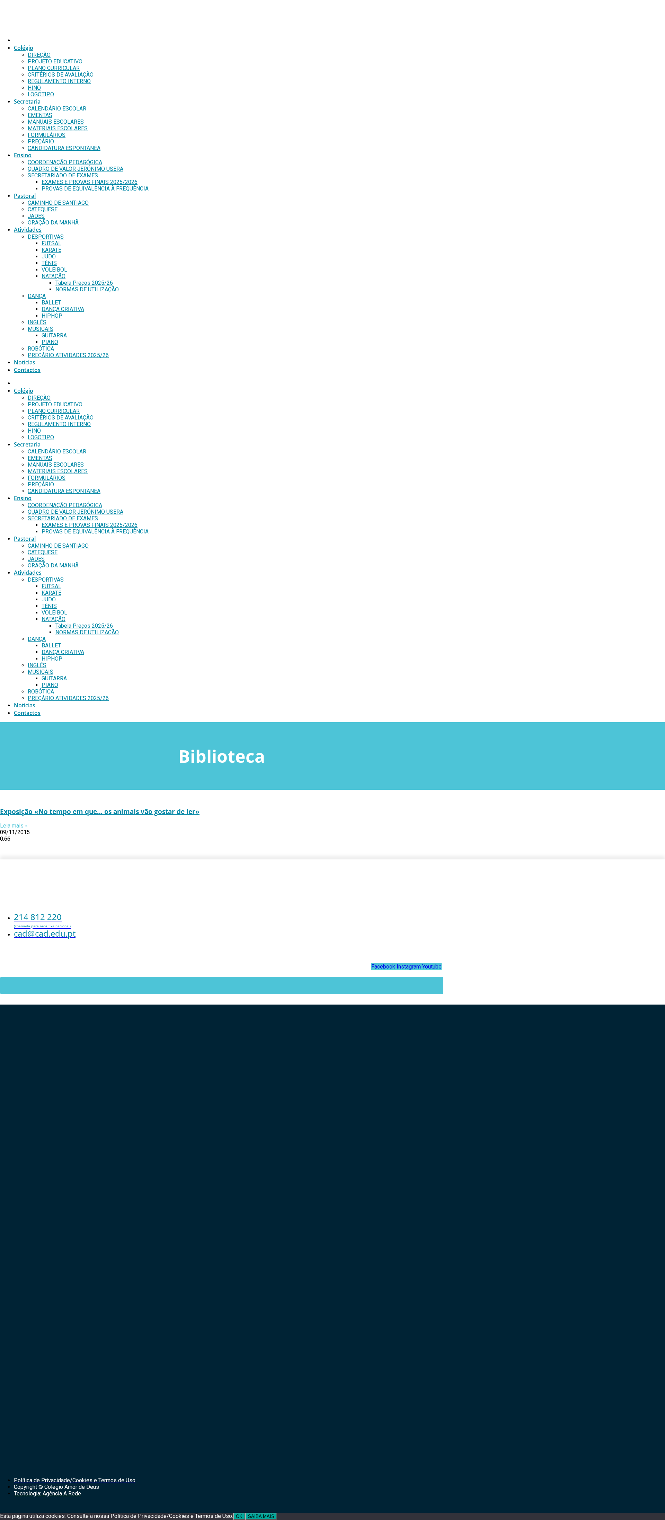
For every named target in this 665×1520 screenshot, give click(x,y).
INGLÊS (37, 322)
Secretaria (27, 101)
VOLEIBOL (54, 269)
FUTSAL (51, 243)
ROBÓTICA (41, 348)
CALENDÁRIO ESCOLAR (57, 108)
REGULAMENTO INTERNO (59, 81)
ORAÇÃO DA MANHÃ (53, 222)
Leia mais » (14, 825)
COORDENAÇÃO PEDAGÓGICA (65, 162)
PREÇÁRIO (41, 141)
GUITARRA (54, 335)
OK (239, 1516)
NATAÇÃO (53, 276)
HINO (34, 88)
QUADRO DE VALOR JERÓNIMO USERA (75, 169)
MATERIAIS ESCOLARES (58, 128)
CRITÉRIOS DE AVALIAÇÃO (61, 74)
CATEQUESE (42, 209)
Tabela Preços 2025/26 (84, 283)
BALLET (51, 302)
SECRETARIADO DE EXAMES (63, 175)
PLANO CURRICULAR (54, 68)
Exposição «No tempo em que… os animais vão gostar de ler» (100, 811)
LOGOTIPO (41, 94)
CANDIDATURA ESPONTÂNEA (64, 148)
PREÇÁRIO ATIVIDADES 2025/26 (68, 355)
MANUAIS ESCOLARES (56, 121)
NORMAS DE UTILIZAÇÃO (87, 289)
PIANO (50, 342)
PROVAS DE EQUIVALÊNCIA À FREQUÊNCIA (95, 188)
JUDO (49, 256)
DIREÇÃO (39, 55)
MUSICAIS (40, 329)
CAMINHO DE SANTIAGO (58, 203)
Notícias (24, 362)
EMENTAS (40, 115)
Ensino (23, 155)
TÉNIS (49, 263)
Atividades (28, 229)
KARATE (51, 250)
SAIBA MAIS (261, 1516)
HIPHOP (52, 315)
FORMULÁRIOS (46, 135)
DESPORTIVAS (46, 236)
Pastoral (25, 196)
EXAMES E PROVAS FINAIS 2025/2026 (90, 182)
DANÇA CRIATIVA (63, 309)
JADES (36, 216)
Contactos (27, 370)
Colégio (23, 48)
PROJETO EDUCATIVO (55, 61)
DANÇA (37, 296)
